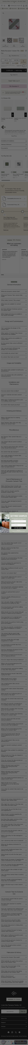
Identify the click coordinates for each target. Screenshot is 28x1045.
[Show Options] (25, 525)
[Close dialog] (27, 513)
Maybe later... (18, 530)
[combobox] (18, 525)
